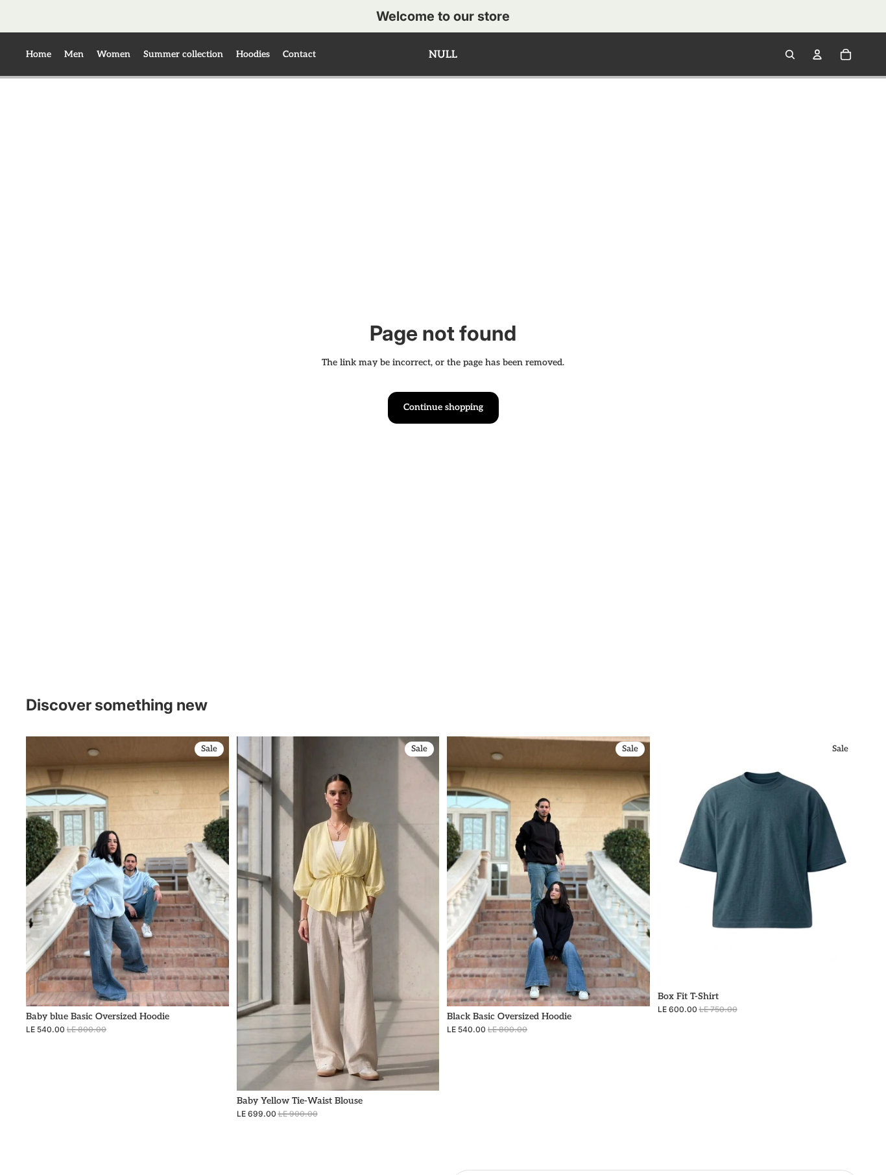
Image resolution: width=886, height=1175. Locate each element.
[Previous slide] (45, 871)
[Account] (817, 54)
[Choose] (209, 987)
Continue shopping (443, 407)
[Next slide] (209, 871)
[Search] (790, 54)
